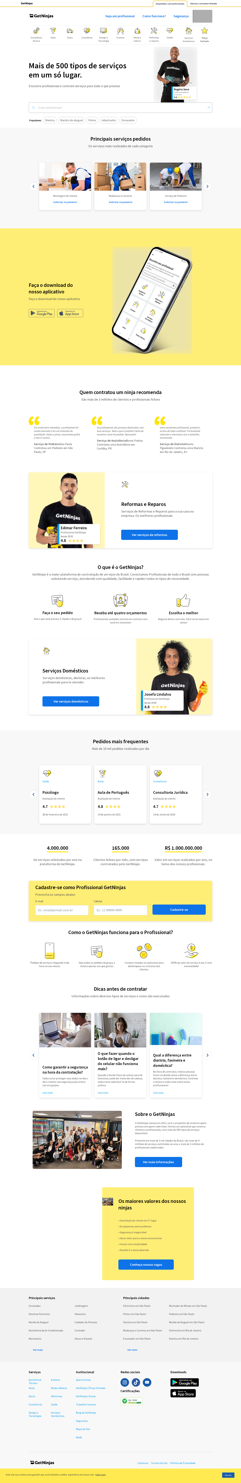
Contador (80, 1330)
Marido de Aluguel (39, 1322)
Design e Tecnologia (35, 1414)
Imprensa (143, 1463)
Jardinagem (81, 1305)
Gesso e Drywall (83, 1338)
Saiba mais (100, 1474)
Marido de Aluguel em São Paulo (186, 1322)
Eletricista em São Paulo (137, 1305)
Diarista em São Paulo (135, 1322)
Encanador (35, 1305)
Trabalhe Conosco (86, 1404)
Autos (32, 1396)
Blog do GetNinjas (86, 1412)
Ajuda (79, 1437)
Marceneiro (35, 1338)
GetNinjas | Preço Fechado (90, 1388)
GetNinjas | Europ (86, 1396)
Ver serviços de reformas (149, 535)
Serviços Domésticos (57, 1414)
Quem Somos (83, 1379)
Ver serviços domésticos (71, 701)
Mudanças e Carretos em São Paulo (142, 1330)
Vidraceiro (80, 1314)
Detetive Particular (39, 1314)
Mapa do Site (83, 1429)
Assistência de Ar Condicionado (46, 1330)
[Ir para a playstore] (42, 313)
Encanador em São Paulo (137, 1338)
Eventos (55, 1379)
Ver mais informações (158, 1162)
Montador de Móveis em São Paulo (188, 1305)
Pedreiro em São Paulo (181, 1314)
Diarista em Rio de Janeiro (183, 1338)
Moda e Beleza (59, 1388)
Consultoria (35, 1404)
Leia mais (103, 1092)
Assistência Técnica (35, 1381)
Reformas (56, 1396)
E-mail (39, 901)
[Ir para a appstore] (70, 313)
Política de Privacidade (182, 1463)
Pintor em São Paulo (134, 1314)
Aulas (32, 1388)
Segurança (181, 16)
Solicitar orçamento (120, 202)
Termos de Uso (159, 1463)
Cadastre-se (179, 909)
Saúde (54, 1404)
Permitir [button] (228, 1475)
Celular (98, 901)
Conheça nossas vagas (146, 1264)
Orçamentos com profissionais (170, 4)
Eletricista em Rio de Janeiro (185, 1330)
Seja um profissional (120, 16)
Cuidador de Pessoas (86, 1322)
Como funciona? (154, 16)
